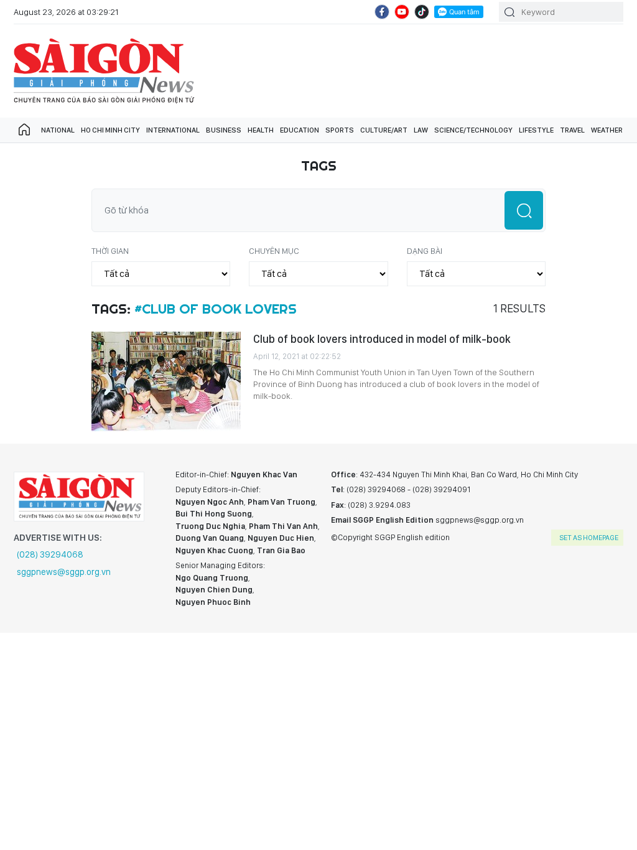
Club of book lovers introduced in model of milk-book (382, 338)
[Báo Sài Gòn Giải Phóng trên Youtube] (401, 11)
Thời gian (110, 251)
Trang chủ (24, 130)
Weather (607, 130)
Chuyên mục (274, 251)
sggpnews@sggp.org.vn (64, 571)
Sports (339, 130)
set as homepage (588, 537)
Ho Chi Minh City (110, 130)
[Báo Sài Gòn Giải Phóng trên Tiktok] (421, 11)
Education (299, 130)
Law (421, 130)
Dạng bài (424, 251)
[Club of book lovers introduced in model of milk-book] (166, 381)
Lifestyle (536, 130)
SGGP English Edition (104, 71)
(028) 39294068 (50, 554)
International (173, 130)
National (58, 130)
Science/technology (473, 130)
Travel (572, 130)
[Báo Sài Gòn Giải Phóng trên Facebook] (381, 11)
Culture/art (383, 130)
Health (261, 130)
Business (223, 130)
